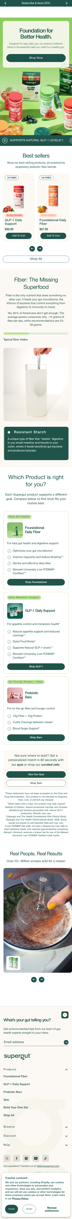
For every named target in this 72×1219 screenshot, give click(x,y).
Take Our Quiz (36, 774)
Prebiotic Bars (12, 1092)
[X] (6, 1158)
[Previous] (5, 3)
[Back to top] (65, 1014)
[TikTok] (45, 1158)
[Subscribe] (65, 1042)
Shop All (36, 259)
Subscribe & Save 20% (36, 3)
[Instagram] (26, 1158)
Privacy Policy (20, 1198)
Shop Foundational (36, 582)
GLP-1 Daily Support (16, 1084)
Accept (12, 1209)
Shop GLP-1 (36, 667)
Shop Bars (36, 737)
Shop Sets (36, 783)
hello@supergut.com (48, 1166)
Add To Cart (18, 236)
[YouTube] (35, 1158)
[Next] (66, 3)
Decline (29, 1209)
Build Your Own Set (15, 1107)
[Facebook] (16, 1158)
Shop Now (36, 58)
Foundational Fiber (15, 1076)
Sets (6, 1100)
